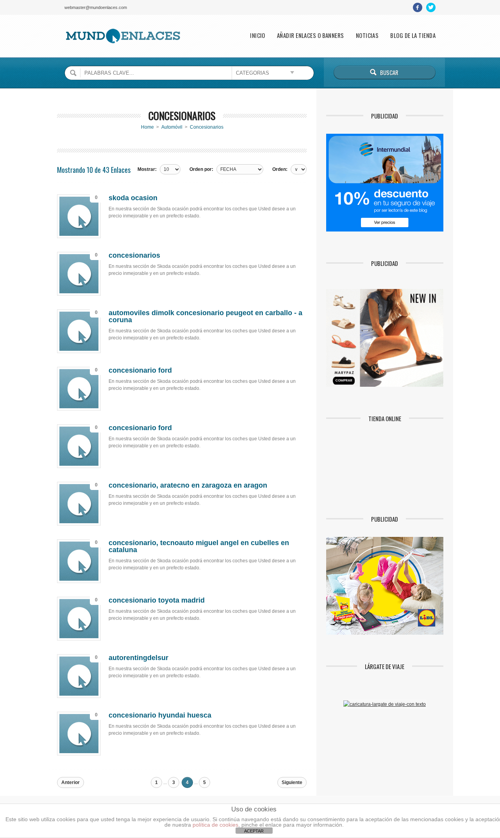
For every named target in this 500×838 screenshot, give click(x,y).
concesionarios (134, 255)
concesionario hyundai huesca (160, 715)
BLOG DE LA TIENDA (413, 35)
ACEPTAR (254, 831)
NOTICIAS (367, 35)
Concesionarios (206, 127)
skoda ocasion (133, 198)
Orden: (280, 169)
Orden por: (201, 169)
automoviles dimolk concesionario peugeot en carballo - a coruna (205, 316)
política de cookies (215, 825)
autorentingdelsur (138, 658)
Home (147, 127)
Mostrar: (147, 169)
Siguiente (292, 782)
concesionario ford (140, 370)
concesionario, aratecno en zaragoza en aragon (188, 485)
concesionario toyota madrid (157, 600)
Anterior (70, 782)
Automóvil (171, 127)
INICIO (257, 35)
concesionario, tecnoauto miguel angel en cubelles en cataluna (199, 546)
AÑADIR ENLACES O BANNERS (310, 35)
